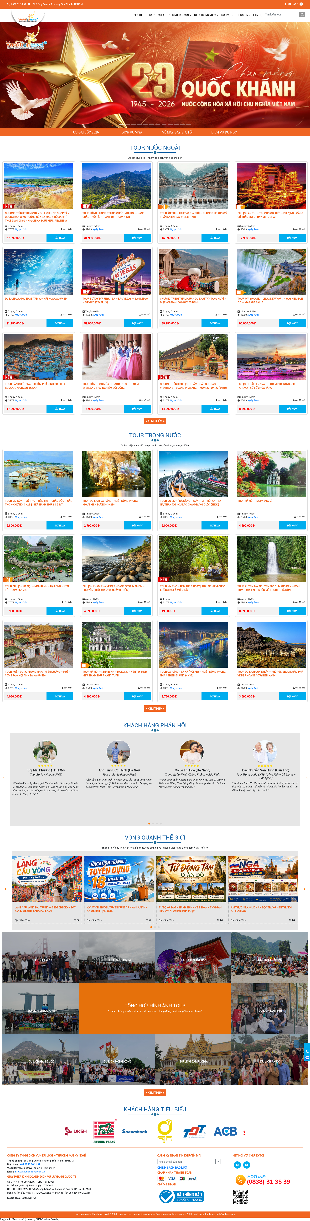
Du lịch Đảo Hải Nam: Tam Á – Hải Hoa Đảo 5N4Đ (36, 298)
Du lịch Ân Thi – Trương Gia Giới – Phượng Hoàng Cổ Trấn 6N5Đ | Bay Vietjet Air (270, 215)
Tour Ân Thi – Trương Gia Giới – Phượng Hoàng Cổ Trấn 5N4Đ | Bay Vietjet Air (193, 215)
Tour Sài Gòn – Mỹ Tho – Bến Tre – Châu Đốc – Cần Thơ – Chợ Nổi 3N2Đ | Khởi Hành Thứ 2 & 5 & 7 (38, 502)
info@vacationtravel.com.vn (30, 1171)
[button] (23, 75)
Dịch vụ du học (224, 132)
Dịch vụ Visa (132, 132)
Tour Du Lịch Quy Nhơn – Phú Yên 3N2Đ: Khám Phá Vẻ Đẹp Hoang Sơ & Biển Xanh (270, 673)
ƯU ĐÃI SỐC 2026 (86, 132)
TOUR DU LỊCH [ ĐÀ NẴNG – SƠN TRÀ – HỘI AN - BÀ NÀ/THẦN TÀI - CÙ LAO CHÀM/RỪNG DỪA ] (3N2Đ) (190, 502)
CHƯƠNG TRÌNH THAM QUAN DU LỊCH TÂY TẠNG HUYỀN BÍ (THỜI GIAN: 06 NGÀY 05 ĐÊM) (193, 300)
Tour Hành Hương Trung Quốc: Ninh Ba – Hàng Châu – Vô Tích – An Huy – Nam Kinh (114, 215)
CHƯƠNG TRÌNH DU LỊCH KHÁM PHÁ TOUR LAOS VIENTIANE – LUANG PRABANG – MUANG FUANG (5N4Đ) (193, 386)
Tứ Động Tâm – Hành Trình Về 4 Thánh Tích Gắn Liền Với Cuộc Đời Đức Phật (47, 909)
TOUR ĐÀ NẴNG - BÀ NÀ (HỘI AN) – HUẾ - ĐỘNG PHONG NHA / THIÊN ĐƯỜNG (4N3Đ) (193, 673)
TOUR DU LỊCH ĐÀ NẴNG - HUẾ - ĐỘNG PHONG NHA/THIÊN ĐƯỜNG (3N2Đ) (110, 502)
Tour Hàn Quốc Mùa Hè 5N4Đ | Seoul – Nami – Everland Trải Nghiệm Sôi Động (112, 386)
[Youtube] (289, 4)
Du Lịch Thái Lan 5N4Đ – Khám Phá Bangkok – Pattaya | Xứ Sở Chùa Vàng (267, 386)
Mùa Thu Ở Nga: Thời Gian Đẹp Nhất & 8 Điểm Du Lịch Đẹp (263, 909)
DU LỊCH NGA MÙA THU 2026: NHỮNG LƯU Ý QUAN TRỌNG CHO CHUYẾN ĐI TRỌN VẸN (190, 909)
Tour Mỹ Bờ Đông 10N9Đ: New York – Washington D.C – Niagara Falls (270, 300)
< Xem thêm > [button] (155, 421)
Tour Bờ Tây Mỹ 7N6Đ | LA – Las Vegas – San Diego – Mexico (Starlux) (115, 300)
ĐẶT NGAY (60, 238)
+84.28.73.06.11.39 (30, 1164)
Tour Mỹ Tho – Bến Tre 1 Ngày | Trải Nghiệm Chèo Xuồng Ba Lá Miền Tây (192, 588)
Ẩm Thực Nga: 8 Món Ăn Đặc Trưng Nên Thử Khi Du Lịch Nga (119, 909)
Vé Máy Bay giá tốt (178, 132)
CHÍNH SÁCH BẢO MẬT (172, 1167)
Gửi (218, 1162)
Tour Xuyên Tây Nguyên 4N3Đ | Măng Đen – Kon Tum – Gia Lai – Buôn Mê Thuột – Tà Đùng (269, 588)
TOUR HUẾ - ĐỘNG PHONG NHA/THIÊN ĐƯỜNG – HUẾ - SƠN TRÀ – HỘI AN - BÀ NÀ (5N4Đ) (37, 673)
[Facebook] (284, 4)
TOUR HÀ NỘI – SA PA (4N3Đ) (255, 501)
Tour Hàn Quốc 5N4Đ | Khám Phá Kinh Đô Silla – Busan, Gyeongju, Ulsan (36, 386)
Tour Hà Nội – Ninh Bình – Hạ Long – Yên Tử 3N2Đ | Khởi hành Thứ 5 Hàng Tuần (115, 673)
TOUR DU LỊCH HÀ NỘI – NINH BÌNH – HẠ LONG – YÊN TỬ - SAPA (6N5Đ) (37, 588)
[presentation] (3, 778)
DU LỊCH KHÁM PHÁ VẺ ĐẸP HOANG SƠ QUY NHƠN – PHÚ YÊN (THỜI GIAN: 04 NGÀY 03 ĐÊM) (114, 588)
